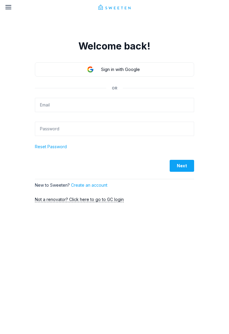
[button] (114, 69)
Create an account (89, 185)
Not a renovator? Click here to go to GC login (79, 199)
